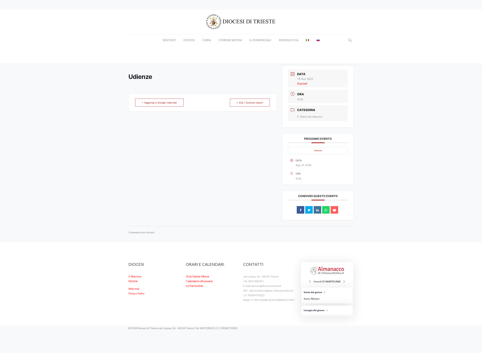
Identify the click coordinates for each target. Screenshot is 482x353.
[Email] (334, 210)
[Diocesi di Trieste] (241, 22)
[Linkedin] (317, 210)
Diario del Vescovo (311, 116)
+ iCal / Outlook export (249, 102)
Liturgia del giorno (327, 310)
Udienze (318, 150)
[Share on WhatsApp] (326, 210)
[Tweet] (309, 210)
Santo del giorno (327, 295)
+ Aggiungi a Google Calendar (159, 102)
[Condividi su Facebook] (300, 210)
